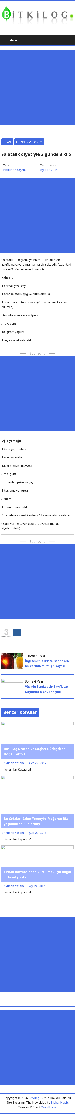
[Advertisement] (37, 87)
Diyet (7, 142)
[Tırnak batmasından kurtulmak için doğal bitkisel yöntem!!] (37, 848)
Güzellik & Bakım (29, 142)
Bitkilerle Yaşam (14, 170)
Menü (13, 40)
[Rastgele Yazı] (62, 40)
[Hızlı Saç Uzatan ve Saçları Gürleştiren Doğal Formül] (37, 724)
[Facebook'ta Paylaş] (17, 632)
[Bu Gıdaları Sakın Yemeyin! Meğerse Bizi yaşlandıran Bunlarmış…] (37, 778)
